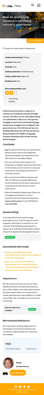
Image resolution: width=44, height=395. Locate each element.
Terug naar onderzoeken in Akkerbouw (19, 48)
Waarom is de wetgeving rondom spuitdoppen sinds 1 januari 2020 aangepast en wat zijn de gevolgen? (23, 255)
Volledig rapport (18, 372)
